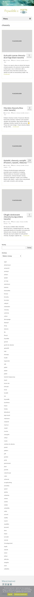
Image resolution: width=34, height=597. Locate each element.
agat (5, 261)
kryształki (6, 399)
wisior (5, 553)
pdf (5, 453)
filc (5, 332)
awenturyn (7, 284)
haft (5, 351)
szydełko (6, 524)
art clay (6, 281)
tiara (5, 530)
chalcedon (7, 306)
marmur (6, 425)
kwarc (5, 405)
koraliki (6, 393)
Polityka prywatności (21, 594)
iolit (5, 364)
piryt (5, 466)
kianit (5, 380)
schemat (6, 479)
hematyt (6, 354)
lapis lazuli (7, 415)
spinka (6, 492)
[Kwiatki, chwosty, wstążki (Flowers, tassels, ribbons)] (17, 146)
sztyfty (6, 517)
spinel (5, 489)
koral (5, 389)
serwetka (6, 485)
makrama (7, 418)
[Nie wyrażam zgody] (32, 591)
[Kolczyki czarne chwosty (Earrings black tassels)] (17, 41)
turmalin (6, 537)
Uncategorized (8, 543)
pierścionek (7, 463)
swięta (6, 505)
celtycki (6, 303)
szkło (5, 511)
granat (6, 341)
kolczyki (27, 60)
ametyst (6, 271)
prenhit (6, 469)
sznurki (6, 514)
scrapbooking (8, 482)
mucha (6, 431)
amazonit (6, 268)
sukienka (6, 495)
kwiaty (6, 409)
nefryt (5, 437)
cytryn (6, 316)
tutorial (6, 540)
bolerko (6, 287)
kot (5, 396)
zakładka (6, 569)
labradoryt (7, 412)
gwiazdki (6, 348)
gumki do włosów (9, 345)
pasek (6, 447)
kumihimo (7, 402)
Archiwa (4, 253)
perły (5, 460)
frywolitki (22, 60)
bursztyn (6, 300)
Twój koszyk (9, 1)
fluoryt (6, 335)
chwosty (18, 60)
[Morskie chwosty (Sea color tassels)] (17, 93)
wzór (5, 565)
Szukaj (4, 244)
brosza (6, 293)
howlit (5, 357)
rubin (5, 476)
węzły (5, 546)
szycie (6, 521)
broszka (6, 297)
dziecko (6, 329)
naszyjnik (6, 434)
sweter (6, 501)
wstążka (5, 167)
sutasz (6, 498)
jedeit (5, 373)
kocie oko (7, 383)
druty (5, 325)
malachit (6, 421)
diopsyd (6, 322)
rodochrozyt (7, 473)
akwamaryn (7, 265)
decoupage (7, 319)
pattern (6, 450)
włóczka (6, 559)
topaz (5, 533)
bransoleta (7, 290)
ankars (6, 274)
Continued (7, 74)
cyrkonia (6, 313)
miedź (6, 428)
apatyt (17, 221)
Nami (9, 60)
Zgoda (10, 594)
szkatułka (6, 508)
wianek (6, 549)
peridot (6, 457)
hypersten (7, 361)
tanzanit (6, 527)
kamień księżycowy (9, 377)
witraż (5, 556)
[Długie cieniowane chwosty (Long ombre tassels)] (17, 200)
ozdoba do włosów (9, 444)
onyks (5, 441)
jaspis (5, 370)
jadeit (5, 367)
